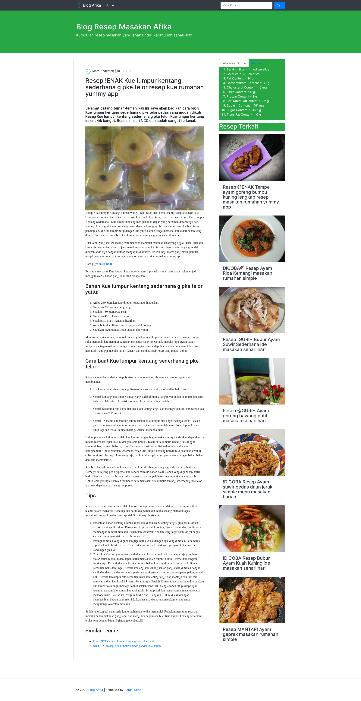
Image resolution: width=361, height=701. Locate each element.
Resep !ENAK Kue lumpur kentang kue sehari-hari (123, 641)
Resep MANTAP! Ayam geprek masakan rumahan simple (250, 634)
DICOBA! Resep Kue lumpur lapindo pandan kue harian (127, 646)
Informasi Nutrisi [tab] (234, 63)
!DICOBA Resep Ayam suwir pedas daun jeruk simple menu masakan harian (247, 489)
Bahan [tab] (256, 63)
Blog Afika (91, 5)
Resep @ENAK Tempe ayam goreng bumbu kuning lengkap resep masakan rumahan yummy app (251, 197)
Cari (279, 5)
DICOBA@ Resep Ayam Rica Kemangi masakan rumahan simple (247, 273)
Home (110, 5)
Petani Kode (132, 690)
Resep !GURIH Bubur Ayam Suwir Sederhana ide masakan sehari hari (251, 344)
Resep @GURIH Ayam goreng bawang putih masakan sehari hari (246, 415)
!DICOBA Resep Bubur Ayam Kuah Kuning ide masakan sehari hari (246, 563)
